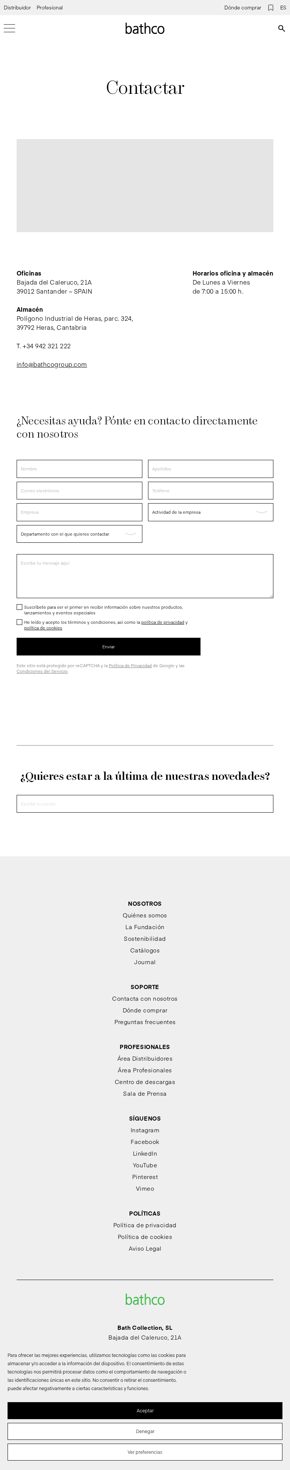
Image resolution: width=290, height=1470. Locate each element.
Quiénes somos (145, 915)
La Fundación (144, 927)
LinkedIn (145, 1153)
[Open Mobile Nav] (9, 28)
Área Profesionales (145, 1070)
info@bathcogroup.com (52, 364)
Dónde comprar (242, 7)
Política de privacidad (145, 1225)
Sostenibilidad (145, 938)
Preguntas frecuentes (145, 1022)
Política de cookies (145, 1236)
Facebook (145, 1141)
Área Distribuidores (145, 1058)
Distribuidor (17, 7)
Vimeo (145, 1188)
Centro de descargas (145, 1082)
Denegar (145, 1431)
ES (283, 7)
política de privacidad (162, 622)
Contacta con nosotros (144, 998)
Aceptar (145, 1410)
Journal (145, 962)
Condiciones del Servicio (42, 671)
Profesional (50, 7)
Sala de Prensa (145, 1093)
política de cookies (43, 628)
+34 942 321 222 (47, 345)
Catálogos (145, 950)
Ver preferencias (145, 1452)
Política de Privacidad (130, 665)
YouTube (145, 1165)
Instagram (145, 1130)
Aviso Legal (145, 1248)
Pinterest (145, 1177)
